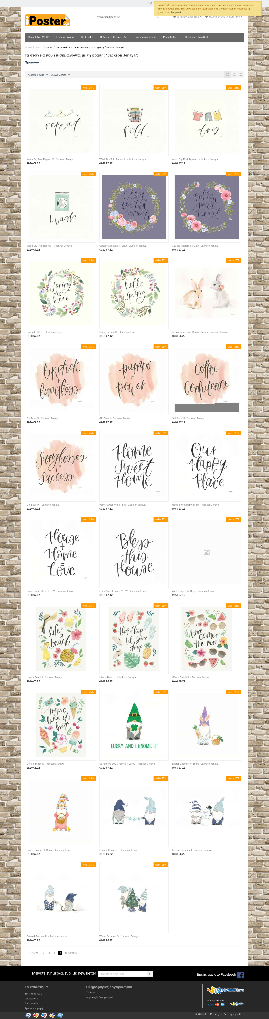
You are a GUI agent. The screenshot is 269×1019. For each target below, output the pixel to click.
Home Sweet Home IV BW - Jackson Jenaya (123, 591)
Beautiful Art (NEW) (38, 37)
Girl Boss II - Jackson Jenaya (42, 418)
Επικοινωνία (31, 1003)
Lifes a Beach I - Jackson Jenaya (44, 677)
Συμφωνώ (176, 12)
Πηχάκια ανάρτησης (145, 37)
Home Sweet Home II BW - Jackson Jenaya (195, 504)
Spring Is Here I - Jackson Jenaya (45, 332)
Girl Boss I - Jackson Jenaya (114, 418)
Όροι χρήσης (31, 998)
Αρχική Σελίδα (32, 47)
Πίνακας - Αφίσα (65, 37)
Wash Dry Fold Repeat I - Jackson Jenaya (49, 245)
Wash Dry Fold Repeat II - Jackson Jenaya (195, 159)
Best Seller (87, 37)
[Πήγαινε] (150, 974)
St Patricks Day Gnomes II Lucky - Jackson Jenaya (127, 763)
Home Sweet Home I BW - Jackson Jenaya (122, 504)
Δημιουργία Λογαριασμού (99, 997)
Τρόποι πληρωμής (34, 1008)
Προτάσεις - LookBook (197, 37)
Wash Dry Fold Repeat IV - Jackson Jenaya (50, 159)
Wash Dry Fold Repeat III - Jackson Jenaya (122, 159)
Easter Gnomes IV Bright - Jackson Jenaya (195, 763)
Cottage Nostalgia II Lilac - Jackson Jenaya (195, 245)
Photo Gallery (170, 37)
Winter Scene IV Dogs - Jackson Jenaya (193, 591)
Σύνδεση (90, 992)
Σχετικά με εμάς (33, 993)
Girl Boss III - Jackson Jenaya (188, 418)
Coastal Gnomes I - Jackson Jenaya (118, 850)
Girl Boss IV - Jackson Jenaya (43, 504)
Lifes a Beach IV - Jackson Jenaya (45, 763)
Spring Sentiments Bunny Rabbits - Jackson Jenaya (199, 332)
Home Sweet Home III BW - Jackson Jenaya (50, 591)
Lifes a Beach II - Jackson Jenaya (117, 677)
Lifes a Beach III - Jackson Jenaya (190, 677)
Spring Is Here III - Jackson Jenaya (118, 332)
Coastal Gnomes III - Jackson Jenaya (47, 936)
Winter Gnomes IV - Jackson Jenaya (119, 936)
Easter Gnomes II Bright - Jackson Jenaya (49, 850)
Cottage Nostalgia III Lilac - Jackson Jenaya (122, 245)
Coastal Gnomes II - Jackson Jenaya (192, 850)
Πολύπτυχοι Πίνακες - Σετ (113, 37)
